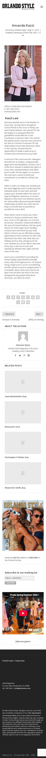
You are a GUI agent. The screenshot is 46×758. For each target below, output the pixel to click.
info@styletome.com (22, 688)
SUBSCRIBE (33, 557)
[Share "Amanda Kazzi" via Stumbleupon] (18, 302)
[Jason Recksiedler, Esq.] (23, 382)
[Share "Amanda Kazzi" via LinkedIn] (32, 297)
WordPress (23, 751)
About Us (7, 755)
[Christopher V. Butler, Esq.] (23, 443)
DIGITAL (16, 557)
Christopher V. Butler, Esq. (17, 457)
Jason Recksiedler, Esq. (16, 396)
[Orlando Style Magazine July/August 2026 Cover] (23, 525)
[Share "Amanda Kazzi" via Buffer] (37, 297)
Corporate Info (21, 755)
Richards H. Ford (12, 427)
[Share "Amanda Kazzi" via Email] (23, 302)
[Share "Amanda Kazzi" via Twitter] (13, 297)
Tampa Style (20, 661)
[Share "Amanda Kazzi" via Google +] (18, 297)
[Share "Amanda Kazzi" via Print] (28, 302)
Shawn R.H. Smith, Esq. (15, 488)
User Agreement (34, 713)
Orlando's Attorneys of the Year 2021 (21, 32)
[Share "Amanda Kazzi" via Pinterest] (28, 297)
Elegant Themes (22, 749)
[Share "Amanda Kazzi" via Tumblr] (23, 297)
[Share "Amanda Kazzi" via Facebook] (8, 297)
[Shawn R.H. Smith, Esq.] (23, 473)
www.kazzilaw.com (12, 111)
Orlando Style (20, 30)
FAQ (33, 755)
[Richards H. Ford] (23, 412)
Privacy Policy (11, 715)
